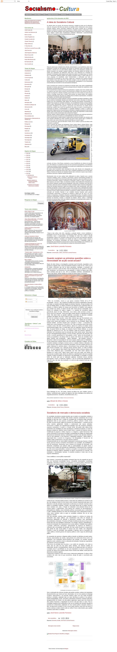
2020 (27, 155)
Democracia (27, 82)
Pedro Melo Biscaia (29, 59)
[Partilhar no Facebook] (65, 250)
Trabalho (27, 142)
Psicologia (27, 126)
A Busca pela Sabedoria (68, 397)
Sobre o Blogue (37, 14)
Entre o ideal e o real (29, 211)
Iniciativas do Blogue (29, 104)
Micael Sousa (60, 407)
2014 (27, 165)
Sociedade (27, 135)
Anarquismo (27, 267)
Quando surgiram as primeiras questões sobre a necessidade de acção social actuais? (68, 259)
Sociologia (27, 137)
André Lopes (28, 30)
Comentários (30, 301)
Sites (44, 14)
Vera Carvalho (28, 64)
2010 (27, 173)
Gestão (58, 620)
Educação (27, 86)
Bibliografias (63, 14)
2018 (27, 157)
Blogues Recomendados (53, 14)
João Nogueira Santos (30, 52)
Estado (26, 91)
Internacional (28, 107)
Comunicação (55, 252)
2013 (27, 167)
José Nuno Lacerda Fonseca (69, 252)
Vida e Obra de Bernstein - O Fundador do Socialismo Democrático (34, 219)
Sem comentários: (52, 618)
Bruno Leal (27, 34)
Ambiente (27, 73)
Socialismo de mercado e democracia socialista (68, 413)
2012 (27, 169)
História (26, 98)
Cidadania (27, 75)
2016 (27, 161)
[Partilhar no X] (63, 250)
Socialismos (27, 133)
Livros (26, 109)
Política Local (28, 121)
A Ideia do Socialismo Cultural (60, 22)
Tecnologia (27, 140)
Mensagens (29, 299)
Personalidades (28, 116)
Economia (54, 620)
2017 (27, 159)
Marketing (27, 111)
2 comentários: (51, 405)
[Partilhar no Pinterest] (67, 250)
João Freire (27, 50)
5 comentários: (51, 250)
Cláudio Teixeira (28, 41)
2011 (27, 171)
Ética (26, 146)
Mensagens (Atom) (72, 630)
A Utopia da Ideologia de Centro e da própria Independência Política (33, 244)
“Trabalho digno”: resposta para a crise (34, 252)
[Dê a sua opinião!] (62, 250)
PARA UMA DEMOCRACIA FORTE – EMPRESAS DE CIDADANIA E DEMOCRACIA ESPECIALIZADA (33, 22)
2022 (27, 153)
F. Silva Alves (28, 46)
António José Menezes (30, 32)
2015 (27, 163)
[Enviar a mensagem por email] (60, 250)
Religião (27, 128)
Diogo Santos (28, 43)
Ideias (26, 100)
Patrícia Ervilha (28, 57)
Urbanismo (66, 407)
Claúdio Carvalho (29, 39)
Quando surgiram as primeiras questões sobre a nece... (32, 181)
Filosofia (27, 93)
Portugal (27, 124)
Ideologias (54, 407)
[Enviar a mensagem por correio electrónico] (57, 250)
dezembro (29, 175)
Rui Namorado (28, 61)
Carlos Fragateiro (29, 37)
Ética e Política (28, 259)
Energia (26, 89)
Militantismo (27, 113)
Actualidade (27, 70)
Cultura (60, 252)
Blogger (66, 648)
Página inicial (29, 14)
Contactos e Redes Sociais (74, 14)
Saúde (26, 130)
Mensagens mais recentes (54, 625)
